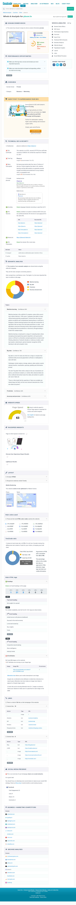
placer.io (39, 35)
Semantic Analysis (59, 42)
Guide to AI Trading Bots (53, 890)
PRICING (25, 3)
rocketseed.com (11, 824)
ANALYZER (34, 3)
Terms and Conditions (34, 897)
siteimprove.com (11, 827)
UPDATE (70, 16)
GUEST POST (66, 3)
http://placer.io (21, 223)
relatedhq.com (10, 844)
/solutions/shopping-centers (35, 728)
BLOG (58, 3)
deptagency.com (11, 820)
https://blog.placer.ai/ (30, 744)
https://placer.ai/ (38, 223)
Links (55, 53)
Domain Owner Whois (59, 26)
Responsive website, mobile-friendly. (16, 480)
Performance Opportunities (61, 32)
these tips (18, 783)
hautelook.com (10, 876)
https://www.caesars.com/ (31, 751)
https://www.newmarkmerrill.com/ (33, 755)
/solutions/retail (32, 724)
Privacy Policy (43, 897)
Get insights (30, 415)
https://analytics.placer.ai (31, 748)
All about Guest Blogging (29, 890)
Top (70, 23)
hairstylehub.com (11, 859)
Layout (56, 50)
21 (17, 592)
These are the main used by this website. (22, 519)
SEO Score (57, 29)
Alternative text (11, 675)
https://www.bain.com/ (30, 758)
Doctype (10, 477)
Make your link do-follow (38, 37)
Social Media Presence (60, 56)
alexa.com (9, 830)
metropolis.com (11, 879)
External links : (10, 736)
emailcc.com (10, 834)
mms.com (9, 837)
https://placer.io (22, 226)
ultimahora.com (11, 872)
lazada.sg (9, 882)
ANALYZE (70, 8)
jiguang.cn (9, 817)
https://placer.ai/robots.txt (23, 237)
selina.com (9, 863)
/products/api (31, 721)
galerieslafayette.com (12, 866)
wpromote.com (11, 840)
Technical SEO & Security (60, 40)
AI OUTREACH (44, 3)
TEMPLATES (17, 3)
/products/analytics (33, 718)
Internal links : (10, 706)
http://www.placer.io (23, 229)
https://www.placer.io (23, 233)
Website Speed (58, 45)
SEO (52, 3)
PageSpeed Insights (59, 48)
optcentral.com (11, 814)
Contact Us (38, 892)
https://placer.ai (32, 146)
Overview (56, 34)
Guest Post (57, 37)
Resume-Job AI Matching (41, 890)
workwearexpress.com (12, 856)
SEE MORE (9, 75)
